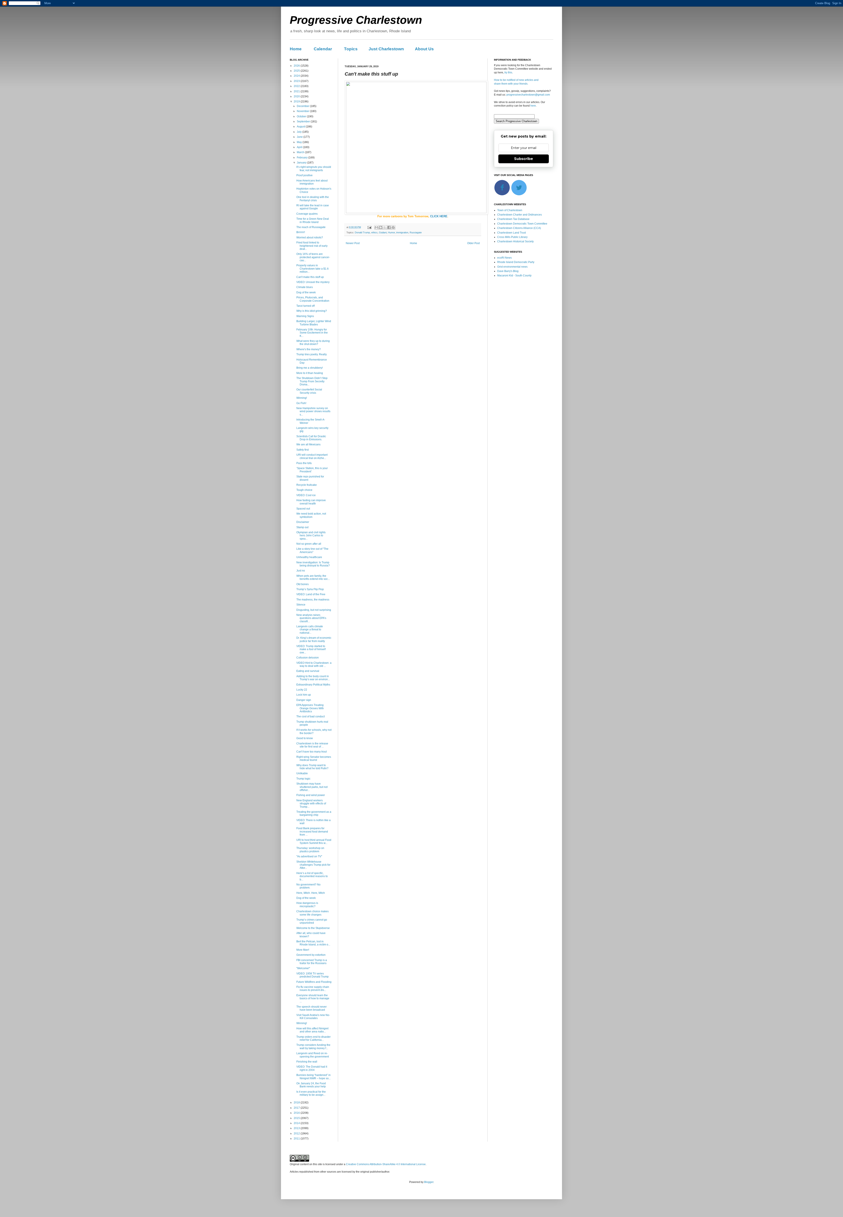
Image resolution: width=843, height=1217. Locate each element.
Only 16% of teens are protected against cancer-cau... (313, 257)
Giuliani (383, 232)
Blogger (428, 1182)
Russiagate (416, 232)
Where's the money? (308, 349)
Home (296, 49)
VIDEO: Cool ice (306, 495)
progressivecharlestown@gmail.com (528, 94)
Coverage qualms (307, 213)
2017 (297, 1107)
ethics (374, 232)
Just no (300, 570)
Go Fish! (301, 403)
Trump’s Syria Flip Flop (310, 589)
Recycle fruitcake (306, 484)
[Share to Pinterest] (393, 227)
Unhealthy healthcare (309, 557)
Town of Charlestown (509, 210)
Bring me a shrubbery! (309, 367)
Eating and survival (307, 671)
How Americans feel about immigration (312, 182)
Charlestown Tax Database (513, 219)
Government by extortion (311, 954)
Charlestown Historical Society (515, 241)
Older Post (473, 243)
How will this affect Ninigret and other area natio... (312, 1030)
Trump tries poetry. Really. (311, 354)
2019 (297, 101)
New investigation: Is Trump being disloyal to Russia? (313, 564)
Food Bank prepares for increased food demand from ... (312, 831)
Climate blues (304, 287)
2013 (297, 1128)
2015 (297, 1118)
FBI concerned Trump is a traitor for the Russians (311, 962)
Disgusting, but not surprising (313, 609)
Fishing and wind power (310, 795)
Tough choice (304, 490)
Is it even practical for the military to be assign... (311, 1093)
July (299, 131)
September (304, 121)
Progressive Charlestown (356, 20)
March (301, 152)
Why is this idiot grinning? (311, 310)
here (533, 105)
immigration (402, 232)
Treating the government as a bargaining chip (313, 813)
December (303, 106)
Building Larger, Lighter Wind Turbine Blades (313, 323)
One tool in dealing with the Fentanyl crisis (312, 199)
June (300, 136)
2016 (297, 1112)
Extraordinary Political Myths (313, 684)
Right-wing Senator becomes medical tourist (313, 758)
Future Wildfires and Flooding (313, 981)
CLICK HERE (438, 216)
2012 (297, 1133)
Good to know (304, 738)
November (303, 111)
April (300, 147)
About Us (424, 49)
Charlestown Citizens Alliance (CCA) (519, 228)
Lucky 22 (301, 689)
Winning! (301, 397)
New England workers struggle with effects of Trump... (311, 803)
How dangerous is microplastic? (307, 904)
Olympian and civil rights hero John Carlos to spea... (311, 535)
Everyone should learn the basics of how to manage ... (312, 998)
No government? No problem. (308, 886)
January (302, 162)
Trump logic (303, 778)
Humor (391, 232)
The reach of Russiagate (311, 227)
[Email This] (376, 227)
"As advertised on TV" (309, 856)
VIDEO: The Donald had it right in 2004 (311, 1068)
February (302, 157)
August (301, 126)
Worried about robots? (309, 237)
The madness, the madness (312, 599)
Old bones (302, 584)
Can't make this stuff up (310, 277)
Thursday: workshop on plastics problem (310, 850)
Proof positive (304, 175)
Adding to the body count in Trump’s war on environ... (313, 678)
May (300, 142)
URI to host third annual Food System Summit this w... (313, 841)
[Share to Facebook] (389, 227)
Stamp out (302, 527)
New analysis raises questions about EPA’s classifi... (311, 618)
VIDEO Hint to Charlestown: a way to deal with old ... (313, 664)
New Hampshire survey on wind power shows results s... (313, 411)
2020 (297, 96)
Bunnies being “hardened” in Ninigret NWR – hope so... (313, 1077)
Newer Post (353, 243)
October (302, 116)
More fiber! (302, 949)
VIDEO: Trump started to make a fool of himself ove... (311, 649)
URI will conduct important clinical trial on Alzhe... (312, 456)
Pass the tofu (304, 463)
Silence (300, 604)
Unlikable (302, 773)
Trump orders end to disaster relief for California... (313, 1038)
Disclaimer (302, 522)
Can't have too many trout (311, 751)
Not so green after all (308, 543)
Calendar (323, 49)
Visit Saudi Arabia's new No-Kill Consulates (313, 1017)
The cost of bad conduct (310, 716)
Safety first (302, 449)
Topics (351, 49)
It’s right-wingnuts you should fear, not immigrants (313, 168)
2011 (297, 1138)
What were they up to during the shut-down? (313, 342)
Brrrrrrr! (300, 232)
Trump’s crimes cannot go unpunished (311, 921)
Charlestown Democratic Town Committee (522, 223)
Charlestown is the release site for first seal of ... (312, 745)
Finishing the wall (306, 1061)
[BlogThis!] (380, 227)
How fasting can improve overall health (311, 502)
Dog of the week (306, 292)
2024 (297, 75)
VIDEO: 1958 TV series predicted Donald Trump (312, 975)
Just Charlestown (386, 49)
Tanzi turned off (305, 305)
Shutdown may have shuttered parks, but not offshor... (312, 787)
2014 (297, 1123)
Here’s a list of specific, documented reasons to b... (312, 876)
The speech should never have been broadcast (311, 1008)
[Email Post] (369, 227)
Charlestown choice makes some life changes (312, 913)
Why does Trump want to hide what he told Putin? (312, 767)
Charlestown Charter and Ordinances (519, 214)
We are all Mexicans (308, 444)
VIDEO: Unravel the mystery (313, 282)
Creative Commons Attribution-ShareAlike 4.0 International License (386, 1164)
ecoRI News (504, 257)
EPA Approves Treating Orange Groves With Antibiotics (310, 708)
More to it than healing (309, 373)
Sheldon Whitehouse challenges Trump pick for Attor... (313, 865)
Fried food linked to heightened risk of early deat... (312, 245)
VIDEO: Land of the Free (310, 594)
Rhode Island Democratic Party (515, 262)
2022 (297, 86)
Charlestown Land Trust (511, 232)
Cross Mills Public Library (512, 237)
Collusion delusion (307, 657)
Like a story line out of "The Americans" (312, 550)
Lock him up (303, 694)
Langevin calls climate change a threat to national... (309, 629)
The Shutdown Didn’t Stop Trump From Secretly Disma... (312, 381)
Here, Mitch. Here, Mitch (310, 892)
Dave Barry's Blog (508, 271)
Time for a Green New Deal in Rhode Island (312, 220)
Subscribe (523, 159)
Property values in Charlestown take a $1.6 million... (312, 268)
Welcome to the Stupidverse (313, 928)
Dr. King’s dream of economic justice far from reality (313, 639)
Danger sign (303, 700)
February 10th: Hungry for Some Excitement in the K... (312, 332)
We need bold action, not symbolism (311, 515)
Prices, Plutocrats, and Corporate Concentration (312, 299)
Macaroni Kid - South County (514, 275)
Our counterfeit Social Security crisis (309, 391)
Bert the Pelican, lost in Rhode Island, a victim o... (313, 943)
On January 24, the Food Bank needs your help (311, 1085)
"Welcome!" (303, 968)
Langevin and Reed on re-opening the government (312, 1055)
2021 (297, 91)
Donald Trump (362, 232)
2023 (297, 81)
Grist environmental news (512, 266)
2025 (297, 70)
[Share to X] (385, 227)
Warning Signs (305, 316)
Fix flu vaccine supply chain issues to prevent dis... (312, 988)
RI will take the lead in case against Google (312, 207)
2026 (297, 65)
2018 (297, 1102)
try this (508, 72)
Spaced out (303, 508)
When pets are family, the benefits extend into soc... (313, 577)
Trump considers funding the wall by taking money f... (313, 1046)
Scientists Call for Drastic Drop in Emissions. (311, 438)
